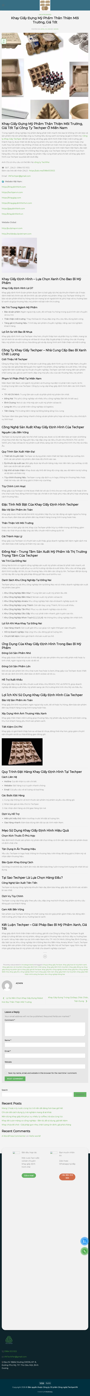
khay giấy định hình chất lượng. (34, 967)
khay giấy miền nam (46, 972)
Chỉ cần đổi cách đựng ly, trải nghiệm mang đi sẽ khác (27, 1112)
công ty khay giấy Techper (52, 965)
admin (56, 29)
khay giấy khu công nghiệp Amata (54, 969)
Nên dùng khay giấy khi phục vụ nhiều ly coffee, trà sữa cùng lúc (32, 1116)
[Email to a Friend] (45, 956)
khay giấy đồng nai (76, 967)
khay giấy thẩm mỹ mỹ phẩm (66, 972)
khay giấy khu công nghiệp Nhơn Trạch (24, 972)
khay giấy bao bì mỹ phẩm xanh (75, 965)
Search (5, 1090)
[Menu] (3, 5)
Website (8, 1062)
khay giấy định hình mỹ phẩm (58, 967)
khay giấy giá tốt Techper (31, 969)
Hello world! (35, 1136)
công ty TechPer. (42, 162)
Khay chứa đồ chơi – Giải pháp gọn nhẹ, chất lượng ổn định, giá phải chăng (36, 1125)
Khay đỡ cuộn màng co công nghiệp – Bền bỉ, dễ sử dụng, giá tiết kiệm (35, 1121)
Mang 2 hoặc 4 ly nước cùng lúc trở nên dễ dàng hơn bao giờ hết (32, 1108)
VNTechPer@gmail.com (15, 1357)
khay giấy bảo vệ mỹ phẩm (13, 967)
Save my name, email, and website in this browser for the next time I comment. (42, 1073)
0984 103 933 (10, 1351)
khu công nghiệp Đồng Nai (55, 974)
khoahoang (49, 1391)
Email (8, 1051)
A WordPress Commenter (14, 1136)
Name (8, 1040)
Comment (10, 1020)
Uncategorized (45, 14)
